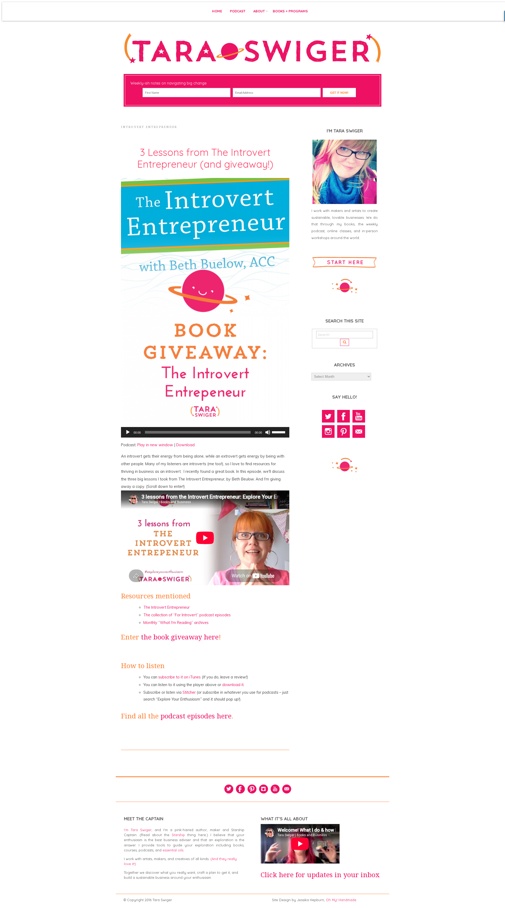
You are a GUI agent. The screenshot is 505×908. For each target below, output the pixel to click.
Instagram (328, 431)
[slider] (279, 431)
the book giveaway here (180, 637)
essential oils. (173, 850)
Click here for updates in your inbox (320, 875)
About (259, 11)
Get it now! (339, 92)
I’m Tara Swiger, (138, 830)
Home (217, 11)
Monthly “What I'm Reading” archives (176, 622)
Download (185, 445)
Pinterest (343, 431)
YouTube (358, 416)
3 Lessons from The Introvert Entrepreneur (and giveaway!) (205, 158)
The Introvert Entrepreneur (166, 607)
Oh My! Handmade (341, 900)
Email (358, 431)
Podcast (237, 11)
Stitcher (189, 692)
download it (233, 684)
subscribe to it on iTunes (179, 677)
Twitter (328, 416)
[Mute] (267, 432)
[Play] (127, 432)
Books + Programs (290, 11)
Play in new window (155, 445)
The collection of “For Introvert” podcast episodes (187, 615)
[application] (205, 432)
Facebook (343, 416)
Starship (178, 835)
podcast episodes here (195, 716)
